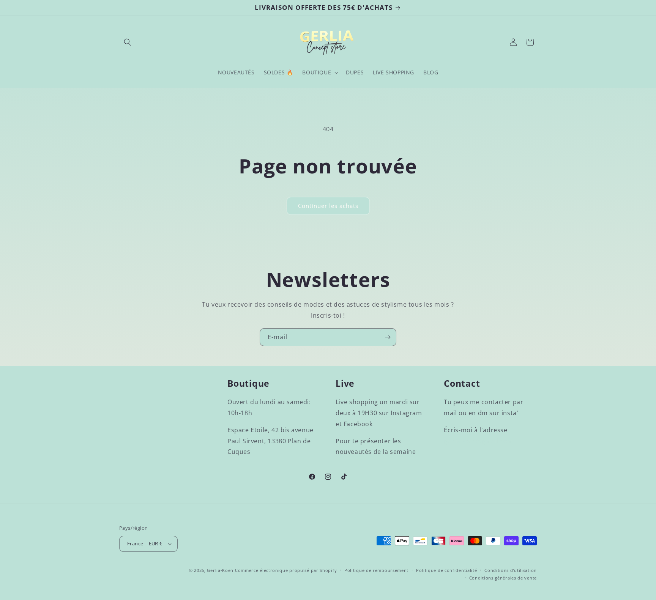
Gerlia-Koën (220, 570)
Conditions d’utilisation (510, 570)
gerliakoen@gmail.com (478, 441)
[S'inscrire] (387, 337)
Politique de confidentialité (446, 570)
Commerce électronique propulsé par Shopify (286, 570)
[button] (127, 42)
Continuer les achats (328, 205)
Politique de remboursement (376, 570)
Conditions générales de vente (503, 578)
